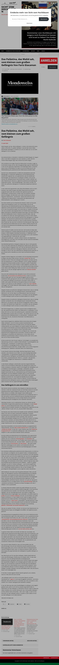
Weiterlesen (29, 23)
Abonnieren (44, 19)
